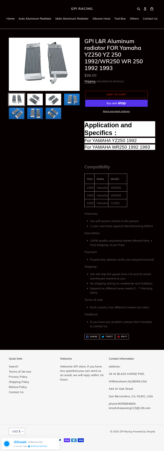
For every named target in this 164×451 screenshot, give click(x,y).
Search (13, 366)
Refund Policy (18, 387)
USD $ (16, 431)
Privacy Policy (18, 377)
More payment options (116, 111)
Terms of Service (20, 371)
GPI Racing (82, 9)
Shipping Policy (19, 382)
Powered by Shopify (144, 431)
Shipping (89, 81)
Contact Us (16, 392)
